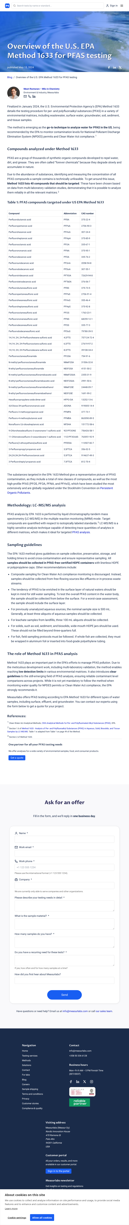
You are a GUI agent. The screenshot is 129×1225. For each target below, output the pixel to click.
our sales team (104, 1011)
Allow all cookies (42, 1217)
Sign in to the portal (58, 1171)
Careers (26, 1084)
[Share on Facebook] (108, 67)
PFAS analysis (81, 532)
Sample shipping (30, 1089)
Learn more (11, 1208)
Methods (26, 1060)
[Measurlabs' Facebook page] (70, 1081)
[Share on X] (120, 67)
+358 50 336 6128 (78, 1055)
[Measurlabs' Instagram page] (91, 1081)
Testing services (29, 1055)
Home (25, 1051)
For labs (26, 1074)
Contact (26, 1070)
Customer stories (30, 1103)
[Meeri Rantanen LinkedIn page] (34, 96)
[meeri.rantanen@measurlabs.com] (25, 96)
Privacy (25, 1098)
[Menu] (122, 6)
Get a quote (17, 757)
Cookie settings (17, 1217)
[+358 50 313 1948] (29, 96)
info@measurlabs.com (75, 1011)
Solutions (26, 1065)
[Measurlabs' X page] (84, 1081)
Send (64, 994)
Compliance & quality (32, 1108)
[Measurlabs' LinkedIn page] (77, 1081)
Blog (9, 77)
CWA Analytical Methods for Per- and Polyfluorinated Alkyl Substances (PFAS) (76, 723)
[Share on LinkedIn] (114, 67)
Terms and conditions (32, 1094)
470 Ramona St (53, 1135)
